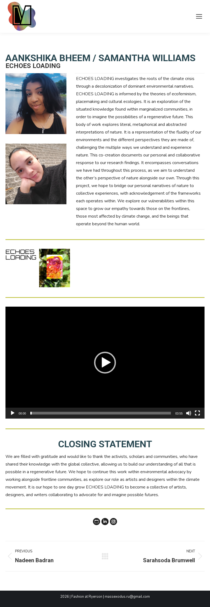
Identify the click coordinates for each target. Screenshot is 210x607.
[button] (105, 363)
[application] (105, 363)
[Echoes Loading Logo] (20, 255)
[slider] (100, 413)
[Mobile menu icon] (199, 16)
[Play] (12, 413)
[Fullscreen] (197, 413)
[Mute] (188, 413)
